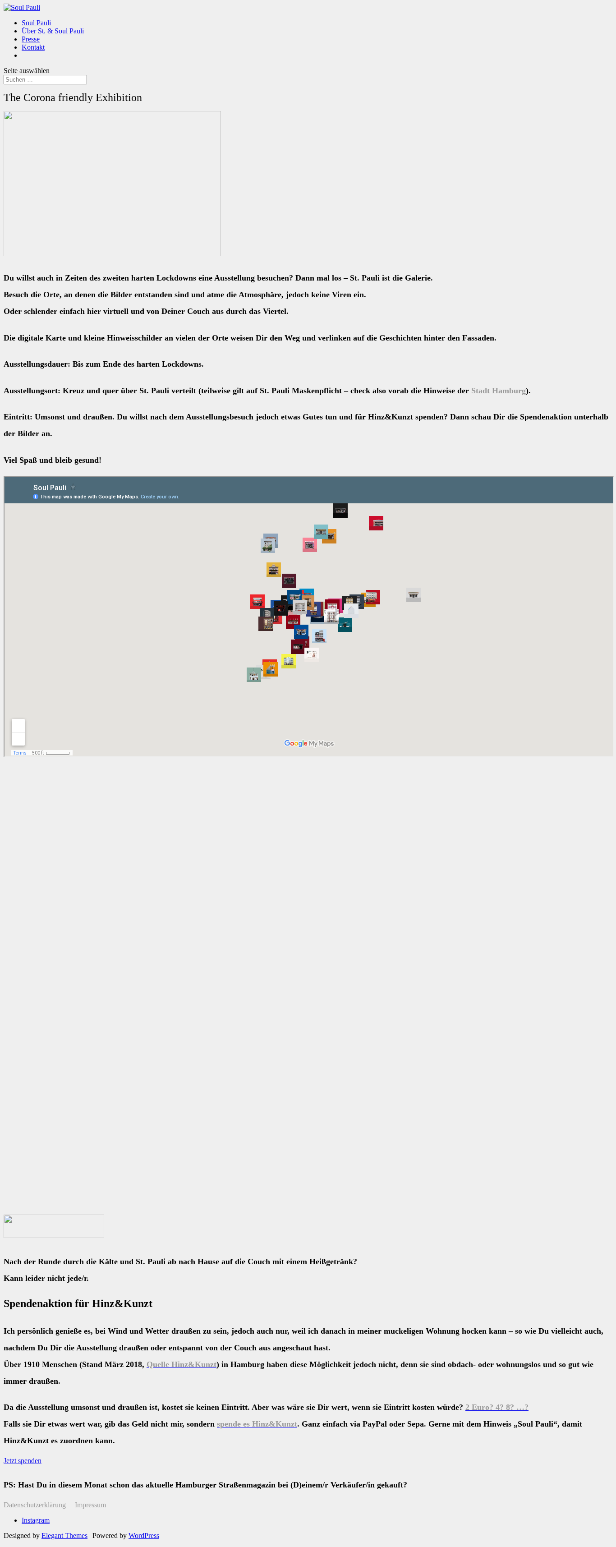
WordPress (144, 1535)
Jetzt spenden (22, 1460)
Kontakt (33, 47)
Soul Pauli (36, 23)
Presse (31, 39)
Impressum (90, 1505)
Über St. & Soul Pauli (53, 31)
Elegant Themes (64, 1535)
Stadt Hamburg (498, 390)
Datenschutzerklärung (35, 1505)
